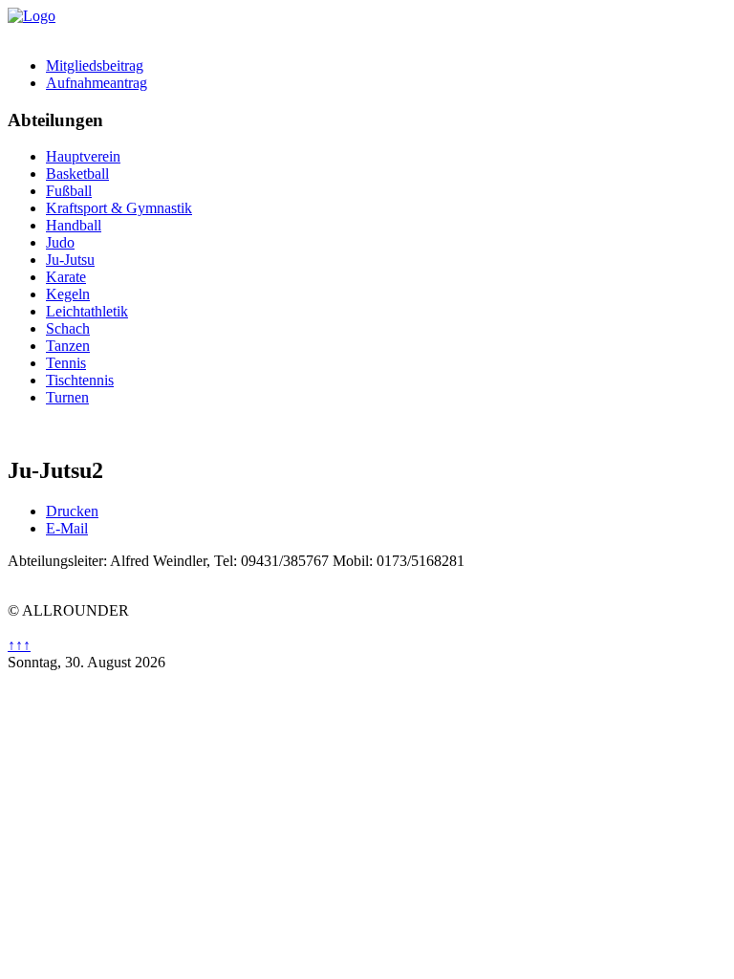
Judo (60, 242)
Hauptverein (83, 156)
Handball (73, 225)
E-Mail (67, 528)
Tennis (66, 363)
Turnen (67, 397)
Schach (68, 328)
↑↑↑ (19, 645)
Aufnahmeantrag (96, 83)
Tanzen (68, 345)
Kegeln (68, 294)
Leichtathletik (87, 311)
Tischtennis (80, 380)
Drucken (72, 511)
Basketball (77, 173)
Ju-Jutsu (70, 259)
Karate (66, 277)
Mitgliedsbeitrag (94, 65)
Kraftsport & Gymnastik (119, 208)
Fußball (69, 191)
